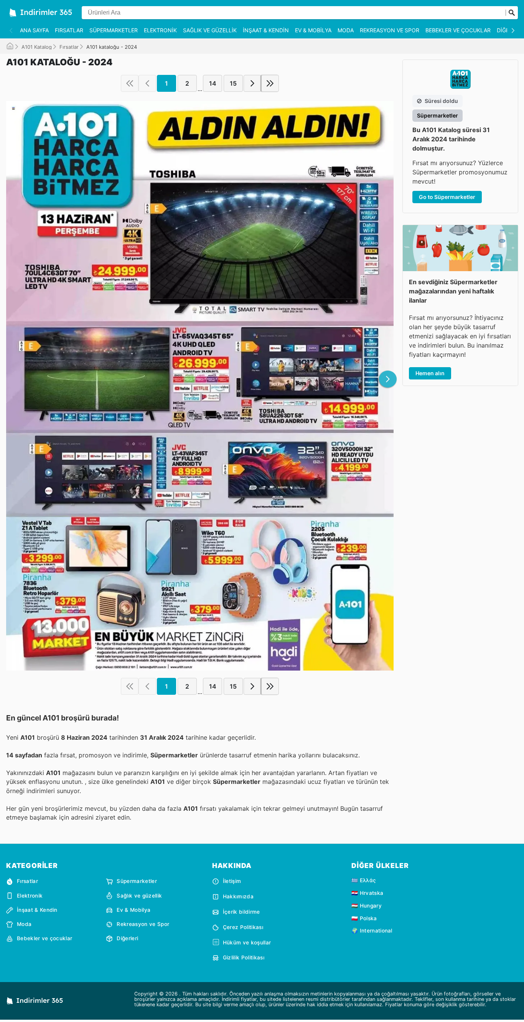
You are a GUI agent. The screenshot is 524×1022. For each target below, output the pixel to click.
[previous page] (147, 83)
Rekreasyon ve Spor (389, 30)
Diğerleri (127, 938)
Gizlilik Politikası (243, 957)
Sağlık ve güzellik (210, 30)
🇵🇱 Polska (364, 918)
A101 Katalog (36, 47)
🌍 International (371, 931)
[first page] (129, 83)
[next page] (252, 83)
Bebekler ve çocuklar (458, 30)
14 (212, 83)
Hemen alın (430, 373)
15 (233, 83)
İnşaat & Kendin (266, 30)
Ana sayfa (34, 30)
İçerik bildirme (241, 912)
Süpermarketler (113, 30)
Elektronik (160, 30)
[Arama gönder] (512, 13)
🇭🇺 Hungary (366, 906)
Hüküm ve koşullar (247, 942)
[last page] (270, 83)
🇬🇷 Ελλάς (363, 880)
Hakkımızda (238, 896)
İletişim (232, 881)
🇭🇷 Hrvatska (367, 893)
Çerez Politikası (243, 927)
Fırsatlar (69, 30)
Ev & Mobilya (313, 30)
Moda (346, 30)
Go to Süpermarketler (447, 197)
